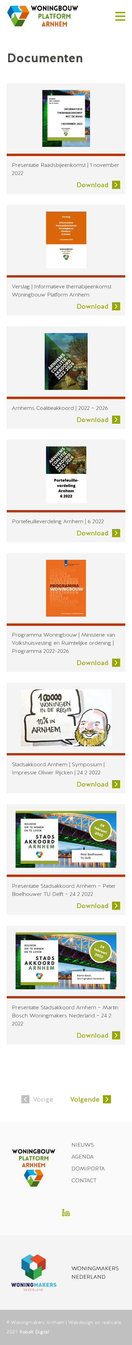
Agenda (82, 1156)
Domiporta (88, 1168)
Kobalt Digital (34, 1332)
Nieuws (82, 1144)
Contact (83, 1180)
